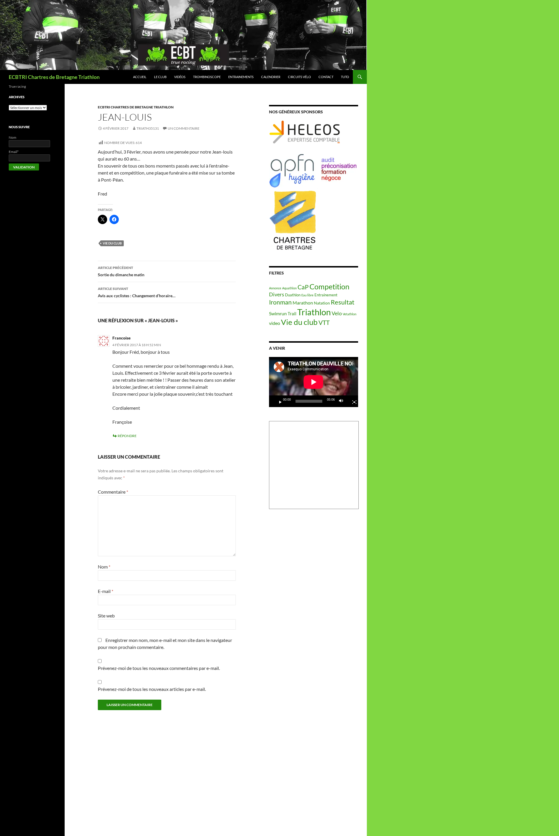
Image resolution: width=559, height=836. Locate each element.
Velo (337, 313)
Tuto (345, 77)
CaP (303, 287)
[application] (313, 382)
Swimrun (278, 313)
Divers (276, 294)
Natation (322, 302)
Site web (106, 615)
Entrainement (325, 295)
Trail (292, 313)
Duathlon (292, 295)
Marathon (303, 302)
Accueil (139, 77)
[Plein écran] (352, 401)
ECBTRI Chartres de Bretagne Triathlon (54, 77)
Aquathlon (289, 288)
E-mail (105, 591)
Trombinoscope (207, 77)
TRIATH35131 (148, 128)
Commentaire (113, 491)
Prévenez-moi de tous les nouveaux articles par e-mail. (152, 689)
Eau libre (307, 295)
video (274, 323)
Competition (329, 286)
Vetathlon (349, 314)
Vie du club (112, 243)
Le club (160, 77)
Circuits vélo (299, 77)
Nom (104, 566)
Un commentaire (183, 128)
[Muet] (342, 401)
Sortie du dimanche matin (121, 271)
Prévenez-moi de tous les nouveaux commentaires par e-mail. (159, 668)
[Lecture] (278, 401)
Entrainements (241, 77)
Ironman (280, 302)
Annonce (275, 288)
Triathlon (314, 312)
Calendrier (270, 77)
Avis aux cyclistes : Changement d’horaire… (137, 292)
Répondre (127, 436)
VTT (324, 322)
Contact (326, 77)
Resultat (342, 302)
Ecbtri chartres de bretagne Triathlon (136, 107)
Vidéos (179, 77)
